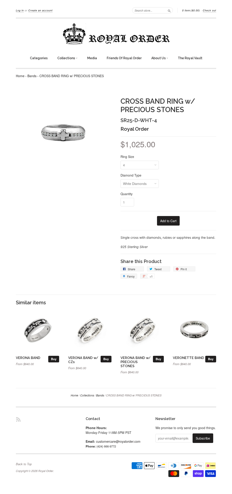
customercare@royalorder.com (118, 441)
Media (92, 58)
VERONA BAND (28, 358)
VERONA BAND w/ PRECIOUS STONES (136, 362)
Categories (39, 58)
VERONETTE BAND (188, 358)
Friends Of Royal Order (124, 58)
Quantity (127, 193)
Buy (53, 359)
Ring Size (127, 156)
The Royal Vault (190, 58)
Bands (31, 76)
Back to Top (24, 464)
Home (20, 76)
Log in (20, 10)
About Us (158, 58)
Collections (66, 58)
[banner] (116, 33)
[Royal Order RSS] (18, 419)
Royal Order (135, 129)
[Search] (169, 10)
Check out (209, 10)
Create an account (40, 10)
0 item (191, 10)
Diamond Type (131, 175)
